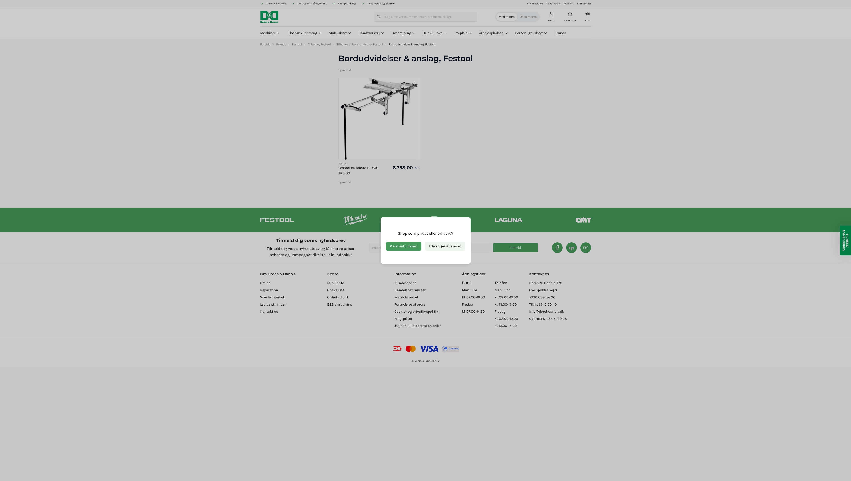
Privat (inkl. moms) (403, 246)
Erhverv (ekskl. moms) (445, 246)
